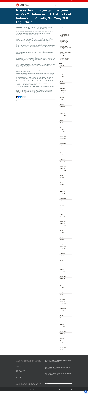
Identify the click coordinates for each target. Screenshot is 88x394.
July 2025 (61, 95)
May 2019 (61, 262)
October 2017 (62, 306)
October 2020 (62, 223)
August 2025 (62, 92)
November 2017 (63, 303)
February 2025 (62, 106)
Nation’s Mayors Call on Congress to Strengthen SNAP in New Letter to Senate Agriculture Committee (58, 368)
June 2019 (62, 260)
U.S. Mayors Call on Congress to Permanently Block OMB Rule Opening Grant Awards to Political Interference (58, 361)
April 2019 (61, 264)
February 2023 (62, 159)
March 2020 (62, 239)
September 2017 (63, 308)
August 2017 (62, 310)
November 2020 (63, 221)
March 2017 (62, 322)
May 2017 (61, 317)
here (25, 47)
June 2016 (62, 342)
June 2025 (62, 97)
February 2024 (62, 131)
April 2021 (61, 209)
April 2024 (61, 127)
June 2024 (62, 122)
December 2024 (63, 111)
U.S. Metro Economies (49, 100)
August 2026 (62, 65)
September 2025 (63, 90)
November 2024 (63, 113)
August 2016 (62, 338)
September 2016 (63, 335)
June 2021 (62, 205)
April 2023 (61, 154)
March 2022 (62, 184)
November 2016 (63, 331)
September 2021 (63, 198)
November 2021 (63, 193)
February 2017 (62, 324)
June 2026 (62, 69)
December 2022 (63, 163)
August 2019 (62, 255)
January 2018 (62, 299)
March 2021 (62, 212)
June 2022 (62, 177)
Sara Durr (18, 100)
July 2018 (61, 285)
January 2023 (62, 161)
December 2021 (63, 191)
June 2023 (62, 150)
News (41, 100)
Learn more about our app (32, 384)
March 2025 (62, 104)
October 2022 (62, 168)
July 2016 (61, 340)
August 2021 (62, 200)
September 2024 (63, 115)
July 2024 (61, 120)
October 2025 (62, 88)
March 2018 (62, 294)
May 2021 (61, 207)
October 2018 (62, 278)
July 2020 (61, 230)
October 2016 (62, 333)
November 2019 (63, 248)
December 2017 (63, 301)
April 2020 (61, 237)
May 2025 (61, 99)
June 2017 (62, 315)
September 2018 (63, 280)
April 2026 (61, 74)
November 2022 (63, 166)
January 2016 (62, 345)
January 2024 (62, 134)
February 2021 (62, 214)
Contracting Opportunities (20, 377)
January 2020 (62, 244)
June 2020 (62, 232)
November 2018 (63, 276)
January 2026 (62, 81)
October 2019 (62, 251)
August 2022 (62, 173)
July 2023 (61, 147)
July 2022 (61, 175)
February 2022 (62, 186)
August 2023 (62, 145)
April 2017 (61, 319)
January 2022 (62, 189)
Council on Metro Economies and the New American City (32, 100)
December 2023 (63, 136)
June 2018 (62, 287)
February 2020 (62, 241)
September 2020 (63, 225)
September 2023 (63, 143)
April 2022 (61, 182)
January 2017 (62, 326)
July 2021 (61, 202)
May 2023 (61, 152)
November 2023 (63, 138)
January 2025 (62, 108)
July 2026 (61, 67)
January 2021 (62, 216)
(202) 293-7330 (19, 371)
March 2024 (62, 129)
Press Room (44, 100)
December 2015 (63, 347)
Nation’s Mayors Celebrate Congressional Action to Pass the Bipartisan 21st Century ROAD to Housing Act (58, 374)
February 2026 (62, 79)
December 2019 (63, 246)
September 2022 (63, 170)
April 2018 (61, 292)
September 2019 (63, 253)
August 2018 (62, 283)
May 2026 (61, 72)
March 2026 (62, 76)
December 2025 (63, 83)
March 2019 (62, 267)
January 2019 (62, 271)
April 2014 (61, 349)
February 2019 (62, 269)
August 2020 (62, 228)
